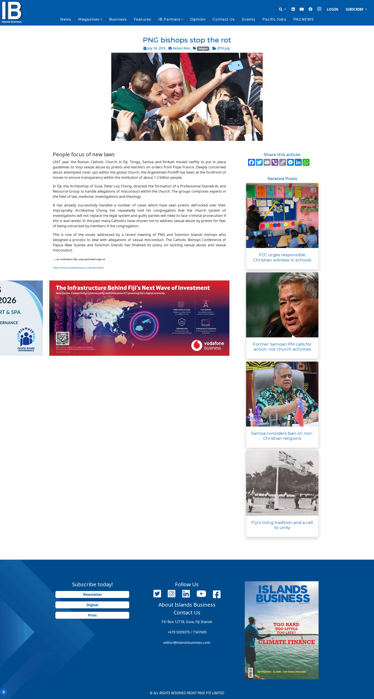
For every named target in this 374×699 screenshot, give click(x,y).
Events (249, 19)
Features (142, 19)
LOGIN (332, 9)
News (65, 19)
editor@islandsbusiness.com (186, 642)
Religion (203, 48)
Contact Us (224, 19)
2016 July (223, 48)
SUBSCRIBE (355, 9)
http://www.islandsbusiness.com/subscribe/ (79, 267)
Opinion (198, 19)
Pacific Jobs (274, 19)
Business (118, 19)
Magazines (89, 19)
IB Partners (169, 19)
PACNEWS (303, 19)
